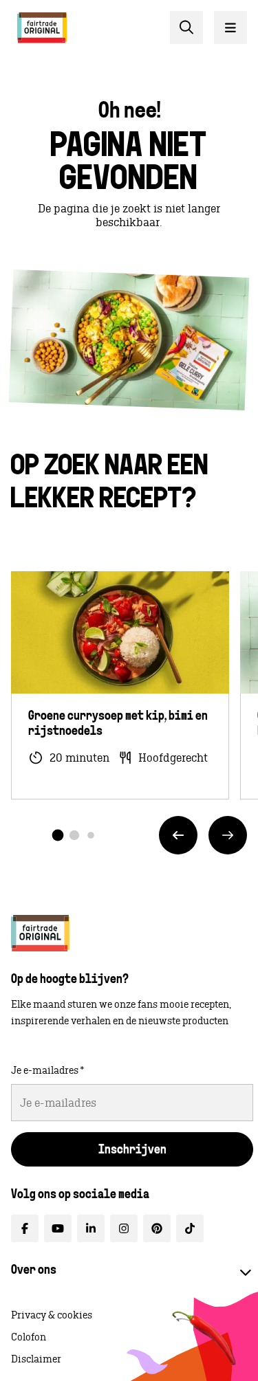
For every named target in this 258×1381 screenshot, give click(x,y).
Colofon (28, 1337)
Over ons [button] (33, 1271)
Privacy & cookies (51, 1315)
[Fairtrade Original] (40, 933)
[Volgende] (227, 835)
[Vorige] (178, 835)
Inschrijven (132, 1151)
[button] (58, 835)
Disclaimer (36, 1359)
